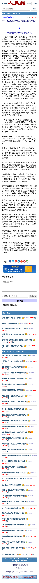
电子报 (29, 3)
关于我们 (19, 568)
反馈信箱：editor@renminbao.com (19, 572)
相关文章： (6, 313)
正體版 (34, 3)
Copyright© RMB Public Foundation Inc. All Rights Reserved (19, 560)
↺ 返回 (4, 3)
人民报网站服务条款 (19, 565)
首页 (3, 13)
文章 (18, 13)
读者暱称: (5, 296)
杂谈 (14, 13)
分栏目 (9, 13)
